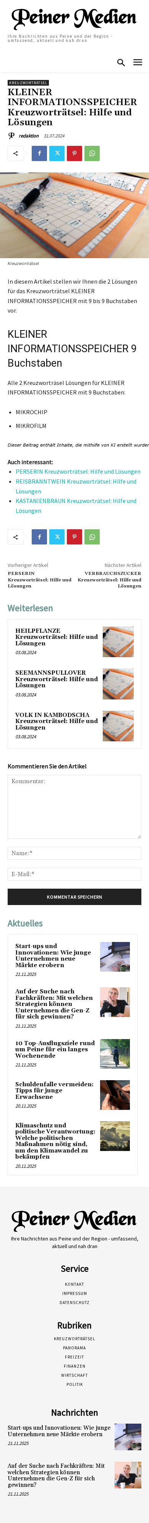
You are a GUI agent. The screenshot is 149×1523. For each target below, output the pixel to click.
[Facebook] (39, 153)
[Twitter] (57, 153)
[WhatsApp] (92, 153)
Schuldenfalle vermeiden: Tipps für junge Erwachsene (54, 1091)
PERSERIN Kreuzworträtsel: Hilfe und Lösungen (78, 471)
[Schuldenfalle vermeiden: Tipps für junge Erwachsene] (115, 1095)
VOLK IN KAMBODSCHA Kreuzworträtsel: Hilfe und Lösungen (56, 721)
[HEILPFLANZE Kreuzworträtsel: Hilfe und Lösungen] (118, 642)
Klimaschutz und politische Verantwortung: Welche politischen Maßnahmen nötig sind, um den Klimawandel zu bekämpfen (55, 1141)
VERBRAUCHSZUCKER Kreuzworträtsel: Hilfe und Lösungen (109, 580)
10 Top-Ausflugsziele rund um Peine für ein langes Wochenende (55, 1050)
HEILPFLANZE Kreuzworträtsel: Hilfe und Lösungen (56, 637)
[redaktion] (13, 136)
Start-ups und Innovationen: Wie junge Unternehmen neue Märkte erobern (53, 956)
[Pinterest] (74, 153)
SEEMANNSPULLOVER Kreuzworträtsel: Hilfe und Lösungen (56, 679)
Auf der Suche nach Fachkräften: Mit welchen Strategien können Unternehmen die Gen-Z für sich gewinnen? (54, 1004)
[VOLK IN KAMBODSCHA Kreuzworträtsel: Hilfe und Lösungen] (118, 726)
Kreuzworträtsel (28, 82)
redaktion (29, 136)
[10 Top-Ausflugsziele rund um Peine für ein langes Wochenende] (115, 1054)
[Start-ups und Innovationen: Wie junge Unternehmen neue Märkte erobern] (115, 957)
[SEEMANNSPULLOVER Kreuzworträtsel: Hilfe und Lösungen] (118, 684)
